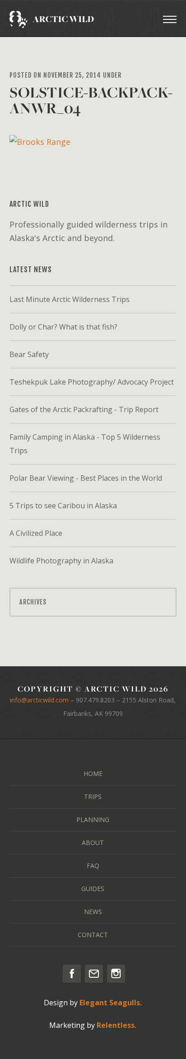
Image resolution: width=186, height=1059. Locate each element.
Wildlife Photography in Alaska (61, 561)
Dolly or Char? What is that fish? (63, 327)
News (93, 911)
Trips (93, 796)
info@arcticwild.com (39, 700)
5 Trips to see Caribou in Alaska (63, 506)
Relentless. (116, 1025)
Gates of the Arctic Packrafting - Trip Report (83, 409)
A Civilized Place (35, 533)
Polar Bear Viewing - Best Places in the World (85, 478)
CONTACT (93, 934)
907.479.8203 (95, 700)
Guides (92, 888)
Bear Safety (29, 354)
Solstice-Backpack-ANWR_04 (90, 100)
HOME (93, 773)
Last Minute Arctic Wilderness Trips (69, 299)
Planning (92, 819)
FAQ (93, 865)
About (93, 842)
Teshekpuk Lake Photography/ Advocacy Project (91, 382)
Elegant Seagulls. (110, 1003)
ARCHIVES (32, 602)
